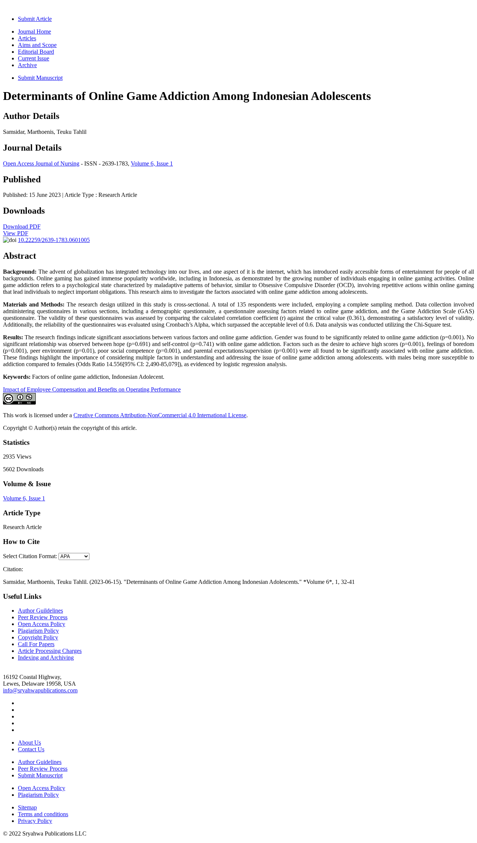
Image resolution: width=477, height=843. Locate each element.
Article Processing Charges (50, 651)
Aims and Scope (37, 45)
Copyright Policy (38, 637)
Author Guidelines (39, 762)
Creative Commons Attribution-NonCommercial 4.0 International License (159, 415)
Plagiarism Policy (38, 630)
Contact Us (31, 749)
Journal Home (34, 31)
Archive (27, 65)
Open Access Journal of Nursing (41, 163)
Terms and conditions (43, 814)
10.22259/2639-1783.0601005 (54, 240)
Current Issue (33, 58)
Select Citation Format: (30, 556)
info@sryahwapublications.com (40, 690)
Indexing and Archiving (46, 657)
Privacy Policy (35, 821)
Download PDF (22, 226)
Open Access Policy (41, 624)
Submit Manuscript (40, 78)
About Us (29, 742)
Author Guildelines (40, 610)
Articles (27, 38)
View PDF (15, 233)
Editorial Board (36, 51)
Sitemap (27, 807)
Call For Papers (36, 644)
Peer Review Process (42, 617)
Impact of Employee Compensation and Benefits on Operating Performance (92, 389)
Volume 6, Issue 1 (152, 163)
